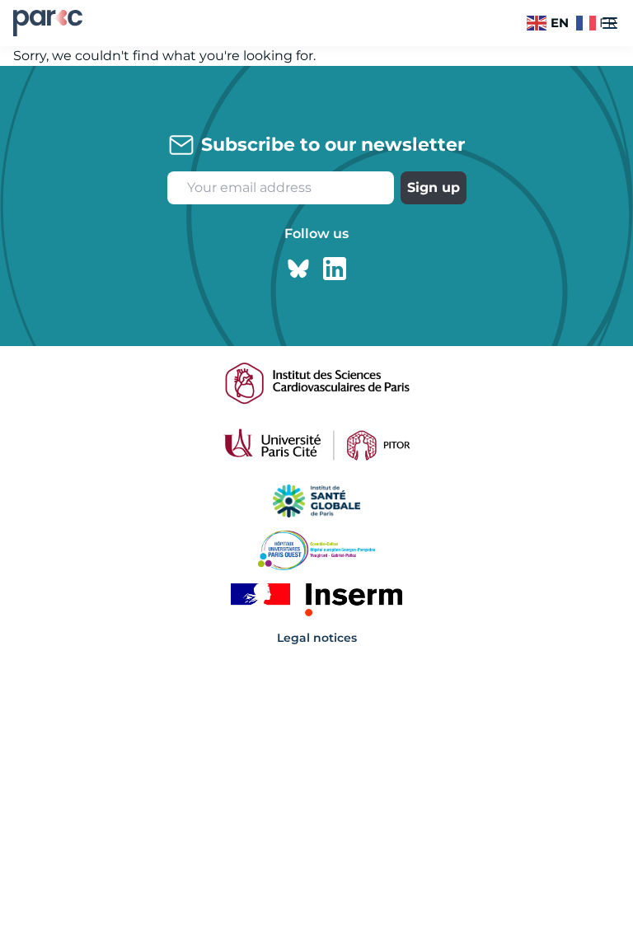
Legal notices (317, 637)
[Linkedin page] (334, 268)
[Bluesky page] (298, 268)
